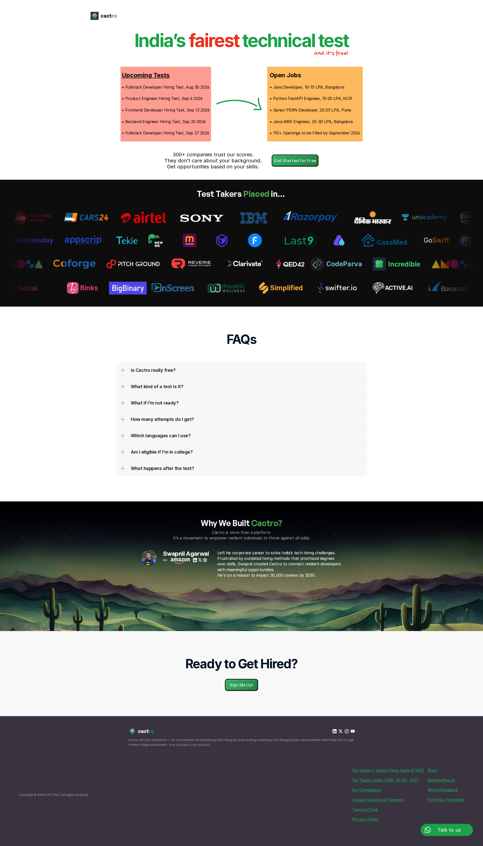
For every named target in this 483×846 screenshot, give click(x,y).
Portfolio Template (446, 799)
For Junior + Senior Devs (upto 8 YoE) (388, 770)
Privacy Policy (365, 819)
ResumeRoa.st (441, 780)
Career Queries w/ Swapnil (377, 799)
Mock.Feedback (443, 789)
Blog (432, 770)
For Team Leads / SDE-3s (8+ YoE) (385, 780)
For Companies (366, 789)
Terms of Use (365, 809)
